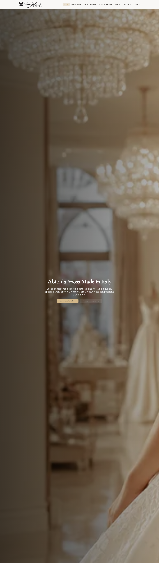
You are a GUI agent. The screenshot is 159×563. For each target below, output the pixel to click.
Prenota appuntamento (91, 301)
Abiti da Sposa (76, 4)
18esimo (118, 4)
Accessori (127, 4)
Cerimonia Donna (90, 4)
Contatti (136, 4)
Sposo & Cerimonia (105, 4)
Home (66, 4)
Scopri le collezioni (66, 301)
